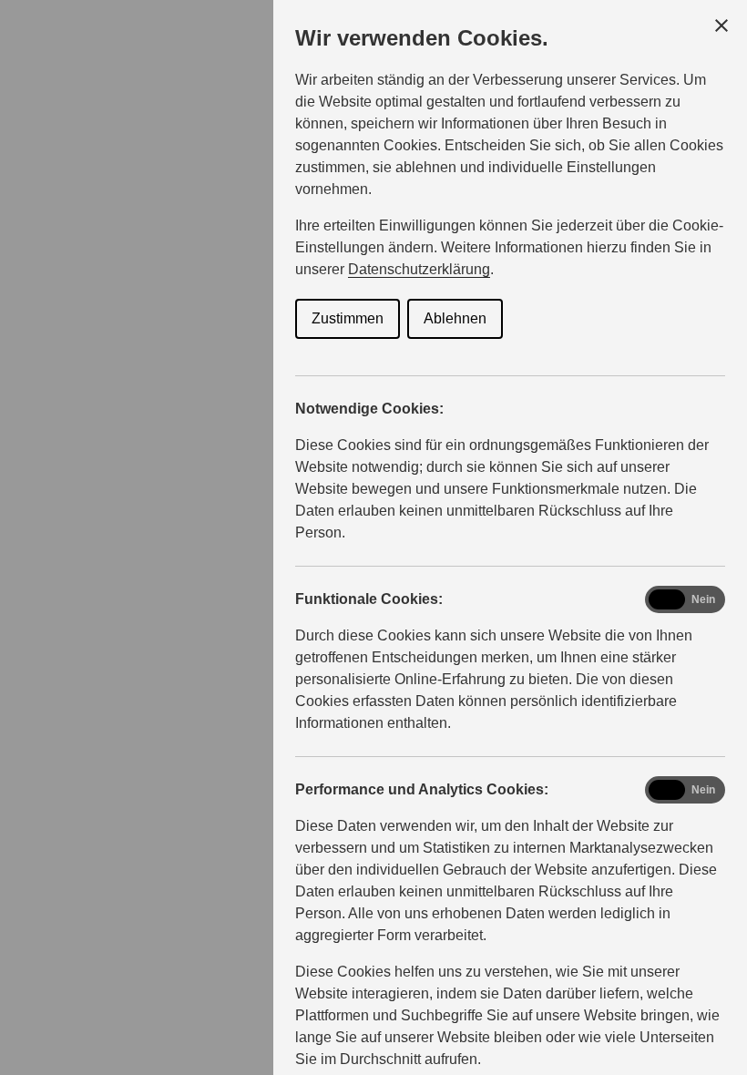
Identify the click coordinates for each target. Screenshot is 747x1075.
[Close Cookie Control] (721, 25)
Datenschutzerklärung (419, 269)
